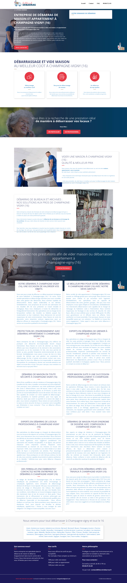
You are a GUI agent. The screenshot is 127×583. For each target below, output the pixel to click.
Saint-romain (48, 536)
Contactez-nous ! (63, 268)
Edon (38, 530)
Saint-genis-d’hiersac (59, 534)
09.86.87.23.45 (87, 566)
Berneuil (64, 528)
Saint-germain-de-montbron (76, 534)
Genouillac (49, 530)
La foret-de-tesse (69, 530)
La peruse (79, 530)
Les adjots (87, 530)
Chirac (28, 530)
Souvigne (63, 536)
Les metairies (95, 530)
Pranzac (79, 532)
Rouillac (85, 532)
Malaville (41, 532)
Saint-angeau (39, 534)
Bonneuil (71, 528)
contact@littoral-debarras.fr (101, 570)
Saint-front (47, 534)
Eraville (43, 530)
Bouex (77, 528)
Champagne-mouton (86, 528)
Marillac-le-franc (51, 532)
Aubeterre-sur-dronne (53, 528)
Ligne (36, 532)
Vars (68, 536)
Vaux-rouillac (75, 536)
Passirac (68, 532)
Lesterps (30, 532)
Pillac (73, 532)
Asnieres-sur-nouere (37, 528)
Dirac (33, 530)
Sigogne (56, 536)
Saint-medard (91, 534)
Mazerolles (60, 532)
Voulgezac (84, 536)
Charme (97, 528)
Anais (28, 528)
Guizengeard (59, 530)
